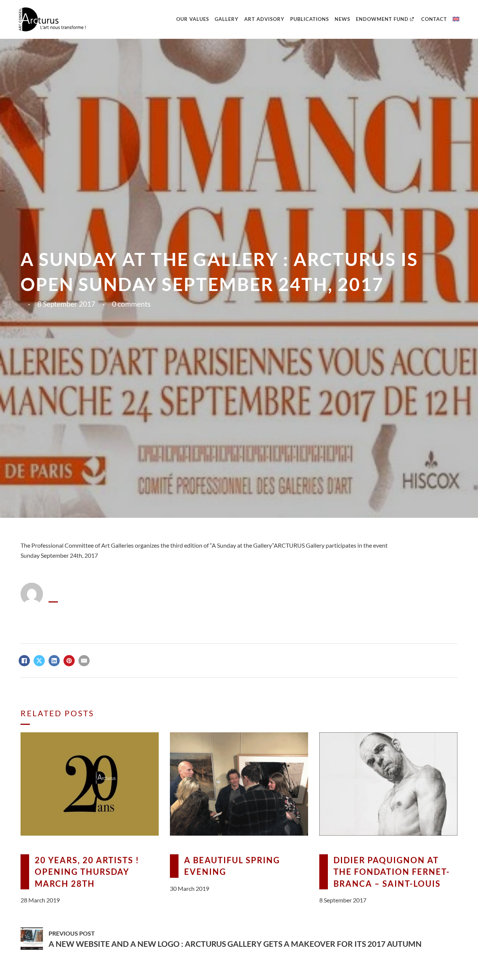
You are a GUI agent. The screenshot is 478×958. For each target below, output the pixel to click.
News (342, 19)
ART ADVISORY (264, 19)
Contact (434, 19)
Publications (309, 19)
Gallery (227, 19)
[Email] (84, 660)
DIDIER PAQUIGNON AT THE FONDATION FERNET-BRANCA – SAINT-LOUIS (391, 872)
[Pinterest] (69, 660)
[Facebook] (24, 660)
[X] (39, 660)
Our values (192, 19)
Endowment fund (382, 19)
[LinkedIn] (54, 660)
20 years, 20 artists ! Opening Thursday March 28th (87, 872)
